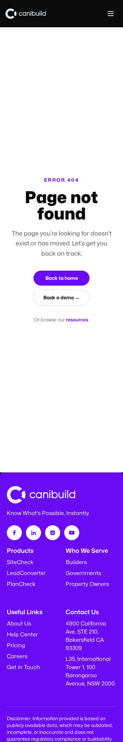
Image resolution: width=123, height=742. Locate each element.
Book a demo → (61, 297)
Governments (83, 573)
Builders (76, 562)
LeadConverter (26, 573)
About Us (19, 623)
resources (77, 319)
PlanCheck (21, 584)
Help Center (22, 634)
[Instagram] (52, 532)
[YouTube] (71, 532)
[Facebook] (14, 532)
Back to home (61, 278)
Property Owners (87, 584)
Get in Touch (23, 667)
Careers (17, 656)
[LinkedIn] (33, 532)
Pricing (16, 645)
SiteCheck (20, 562)
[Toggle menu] (111, 13)
